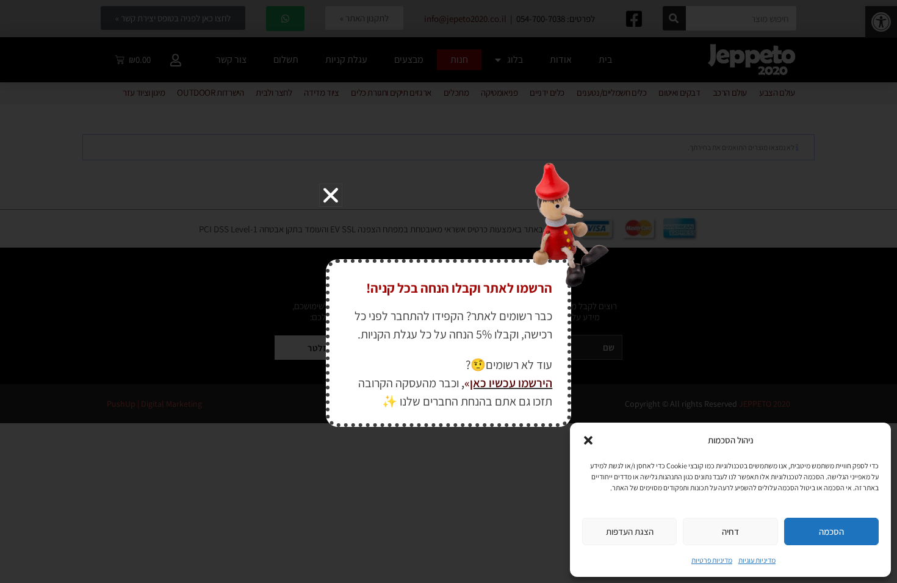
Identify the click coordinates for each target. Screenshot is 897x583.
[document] (448, 291)
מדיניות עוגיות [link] (757, 560)
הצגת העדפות (630, 531)
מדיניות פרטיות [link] (711, 560)
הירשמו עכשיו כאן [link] (511, 383)
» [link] (467, 383)
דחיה (730, 531)
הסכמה (831, 531)
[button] (588, 440)
